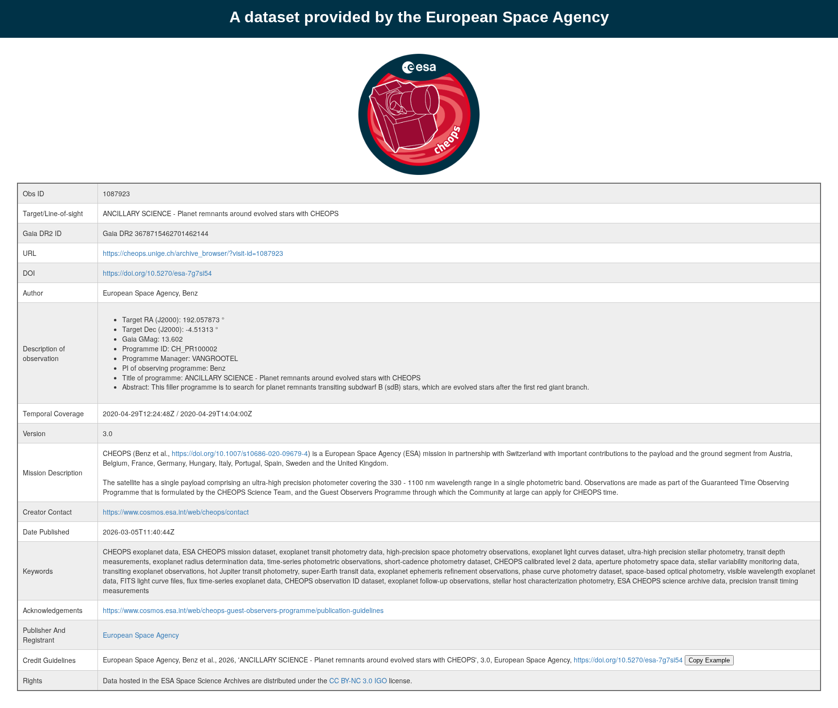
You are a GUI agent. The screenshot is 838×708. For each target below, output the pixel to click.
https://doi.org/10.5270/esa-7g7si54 (157, 273)
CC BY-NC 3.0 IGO (358, 680)
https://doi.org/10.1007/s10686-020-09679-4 (240, 453)
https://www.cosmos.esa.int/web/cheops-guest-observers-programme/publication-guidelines (243, 610)
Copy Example (709, 660)
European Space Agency (141, 635)
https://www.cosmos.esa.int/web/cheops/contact (176, 512)
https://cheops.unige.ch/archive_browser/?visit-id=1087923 (193, 253)
